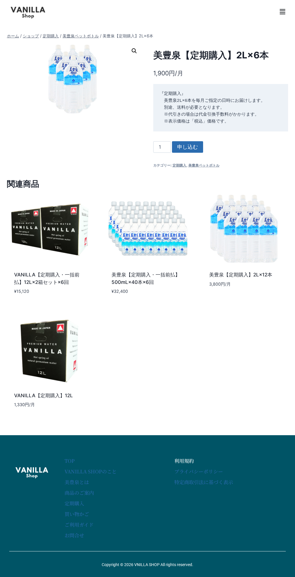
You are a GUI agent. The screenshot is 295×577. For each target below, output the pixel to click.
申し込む (187, 147)
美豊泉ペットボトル (204, 165)
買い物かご (77, 513)
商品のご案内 (79, 492)
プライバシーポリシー (198, 471)
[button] (282, 11)
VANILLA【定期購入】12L (43, 395)
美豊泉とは (77, 482)
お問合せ (74, 535)
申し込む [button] (217, 301)
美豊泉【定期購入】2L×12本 (240, 275)
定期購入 (179, 165)
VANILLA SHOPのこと (91, 471)
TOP (70, 460)
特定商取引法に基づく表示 (203, 482)
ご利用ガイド (79, 524)
